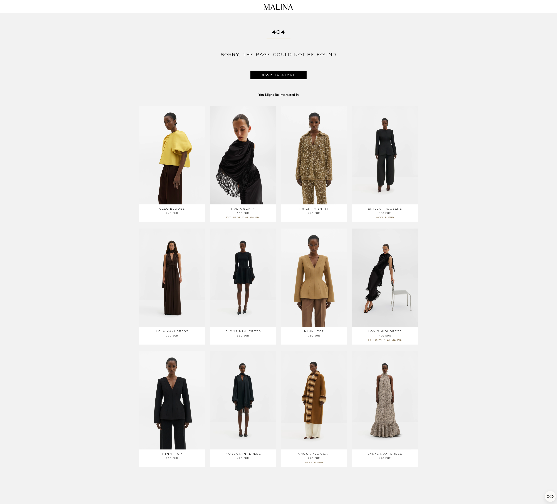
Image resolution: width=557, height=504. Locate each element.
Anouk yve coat (314, 453)
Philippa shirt (314, 208)
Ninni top (314, 331)
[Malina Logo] (278, 6)
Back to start (278, 74)
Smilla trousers (385, 208)
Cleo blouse (172, 208)
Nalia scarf (243, 208)
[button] (550, 496)
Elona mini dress (243, 331)
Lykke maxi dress (385, 453)
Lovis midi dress (385, 331)
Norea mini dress (243, 453)
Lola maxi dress (172, 331)
